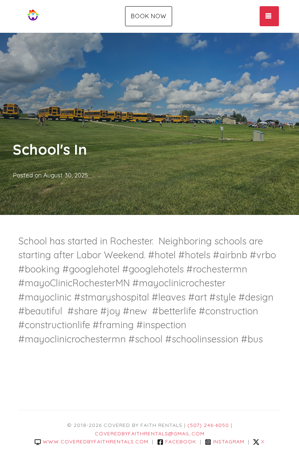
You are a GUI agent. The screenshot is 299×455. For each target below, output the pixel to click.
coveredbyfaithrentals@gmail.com (150, 433)
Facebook (180, 441)
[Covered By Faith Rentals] (62, 16)
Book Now (148, 16)
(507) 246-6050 (208, 425)
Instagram (228, 441)
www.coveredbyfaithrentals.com (95, 441)
